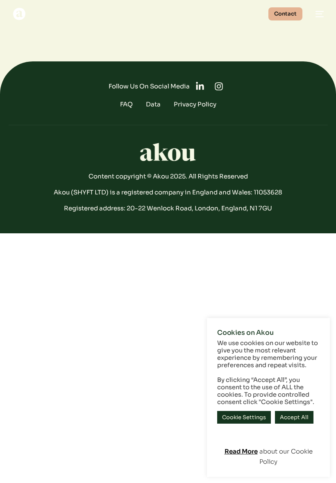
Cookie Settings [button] (244, 417)
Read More (241, 451)
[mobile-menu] (317, 13)
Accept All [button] (294, 417)
